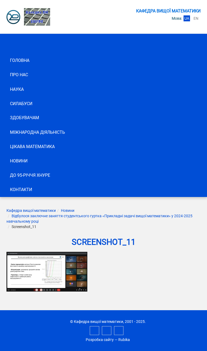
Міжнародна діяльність (37, 132)
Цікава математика (32, 146)
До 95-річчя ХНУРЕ (30, 175)
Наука (17, 89)
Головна (19, 60)
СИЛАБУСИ (21, 103)
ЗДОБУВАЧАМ (24, 117)
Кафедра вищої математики (31, 210)
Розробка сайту (100, 339)
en (196, 18)
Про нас (19, 74)
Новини (18, 160)
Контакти (21, 189)
